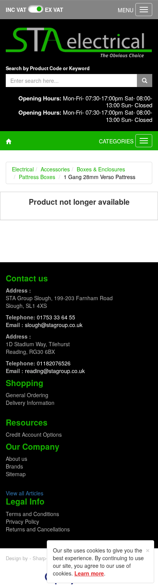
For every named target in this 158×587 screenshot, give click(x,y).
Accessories (55, 169)
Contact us (27, 278)
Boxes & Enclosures (101, 169)
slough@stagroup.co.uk (53, 325)
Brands (14, 466)
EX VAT (54, 9)
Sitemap (16, 474)
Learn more (89, 573)
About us (16, 458)
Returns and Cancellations (38, 529)
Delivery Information (30, 402)
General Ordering (27, 395)
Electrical (23, 169)
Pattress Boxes (37, 177)
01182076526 (54, 363)
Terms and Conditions (32, 514)
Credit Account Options (34, 434)
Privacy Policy (22, 521)
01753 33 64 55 (56, 317)
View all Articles (24, 493)
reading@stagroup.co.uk (55, 371)
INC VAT (16, 9)
